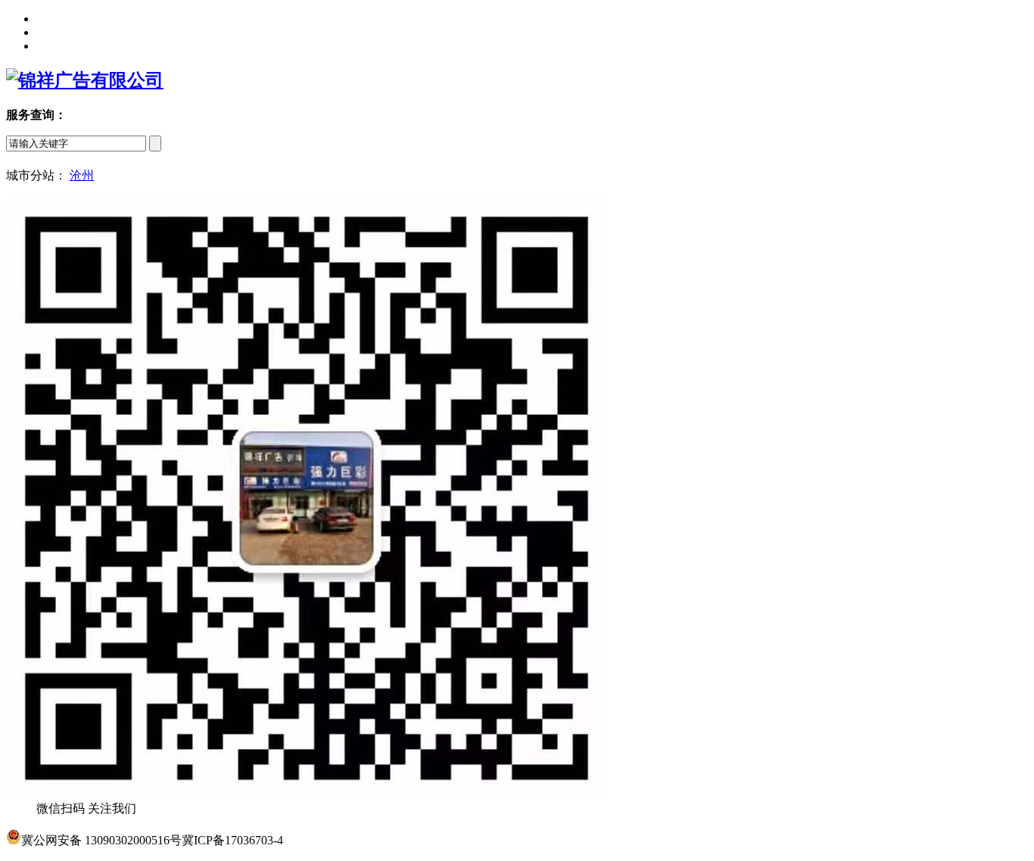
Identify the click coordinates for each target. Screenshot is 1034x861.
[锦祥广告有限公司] (85, 80)
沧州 (82, 175)
